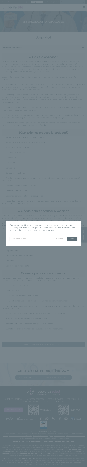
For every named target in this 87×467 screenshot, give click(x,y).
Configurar (57, 239)
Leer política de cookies (44, 230)
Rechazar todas (18, 239)
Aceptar (72, 239)
